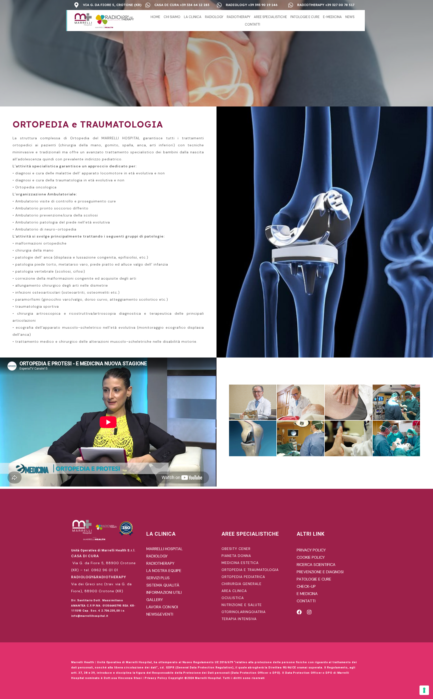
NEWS (350, 17)
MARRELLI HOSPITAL (164, 548)
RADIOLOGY (214, 17)
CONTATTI (252, 24)
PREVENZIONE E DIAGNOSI (320, 571)
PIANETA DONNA (236, 555)
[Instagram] (309, 612)
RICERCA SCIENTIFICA (316, 564)
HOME (155, 17)
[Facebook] (299, 612)
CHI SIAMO (172, 17)
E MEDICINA (307, 593)
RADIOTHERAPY (238, 17)
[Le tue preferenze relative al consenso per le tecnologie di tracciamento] (424, 690)
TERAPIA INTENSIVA (239, 619)
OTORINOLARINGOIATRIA (244, 612)
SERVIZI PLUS (158, 577)
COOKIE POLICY (311, 557)
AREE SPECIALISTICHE (270, 17)
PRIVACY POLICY (311, 550)
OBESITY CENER (236, 548)
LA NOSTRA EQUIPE (163, 570)
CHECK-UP (306, 586)
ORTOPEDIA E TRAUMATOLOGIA (250, 569)
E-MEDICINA (332, 17)
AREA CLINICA (234, 591)
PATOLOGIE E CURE (304, 17)
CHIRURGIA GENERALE (242, 583)
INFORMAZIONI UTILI (164, 592)
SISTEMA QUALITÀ (162, 585)
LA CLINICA (192, 17)
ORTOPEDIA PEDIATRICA (243, 576)
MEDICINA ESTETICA (240, 562)
